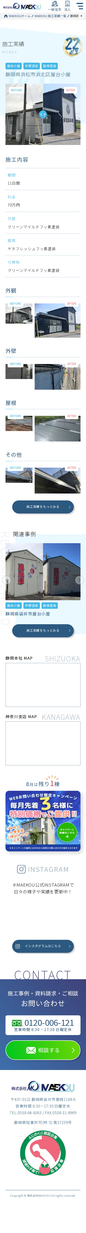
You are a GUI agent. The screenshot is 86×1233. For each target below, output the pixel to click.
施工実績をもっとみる (43, 506)
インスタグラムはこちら (43, 946)
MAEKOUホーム (19, 16)
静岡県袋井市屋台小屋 (27, 614)
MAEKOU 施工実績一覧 (50, 16)
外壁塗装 (31, 65)
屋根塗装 (49, 65)
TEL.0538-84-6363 (26, 1112)
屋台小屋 (13, 65)
